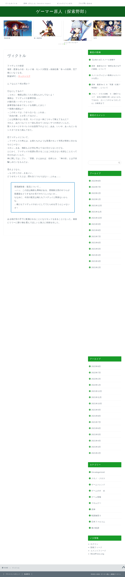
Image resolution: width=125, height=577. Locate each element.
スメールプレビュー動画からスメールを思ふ (106, 76)
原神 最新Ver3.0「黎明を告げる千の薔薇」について (106, 67)
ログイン (94, 544)
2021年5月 (96, 249)
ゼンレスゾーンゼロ (64, 3)
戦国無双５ (96, 516)
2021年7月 (96, 236)
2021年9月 (96, 224)
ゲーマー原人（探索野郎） (62, 11)
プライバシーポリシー (13, 574)
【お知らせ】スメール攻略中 (103, 60)
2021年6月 (96, 243)
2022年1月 (96, 199)
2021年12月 (96, 205)
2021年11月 (96, 212)
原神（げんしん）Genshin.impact (37, 3)
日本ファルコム (98, 522)
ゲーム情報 (96, 497)
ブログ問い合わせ (85, 3)
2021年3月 (96, 261)
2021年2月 (96, 267)
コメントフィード (98, 551)
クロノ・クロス (98, 478)
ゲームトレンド (98, 485)
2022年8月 (96, 181)
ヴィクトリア (24, 76)
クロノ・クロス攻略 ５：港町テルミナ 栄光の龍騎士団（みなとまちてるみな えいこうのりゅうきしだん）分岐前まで (106, 98)
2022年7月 (96, 187)
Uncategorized (98, 472)
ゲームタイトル (11, 3)
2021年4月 (96, 255)
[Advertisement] (104, 139)
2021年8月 (96, 230)
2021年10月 (96, 218)
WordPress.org (97, 554)
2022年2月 (96, 193)
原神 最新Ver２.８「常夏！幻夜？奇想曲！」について (106, 86)
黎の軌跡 (95, 528)
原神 (93, 509)
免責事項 (27, 574)
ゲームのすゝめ (98, 491)
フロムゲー (96, 503)
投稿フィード (96, 547)
